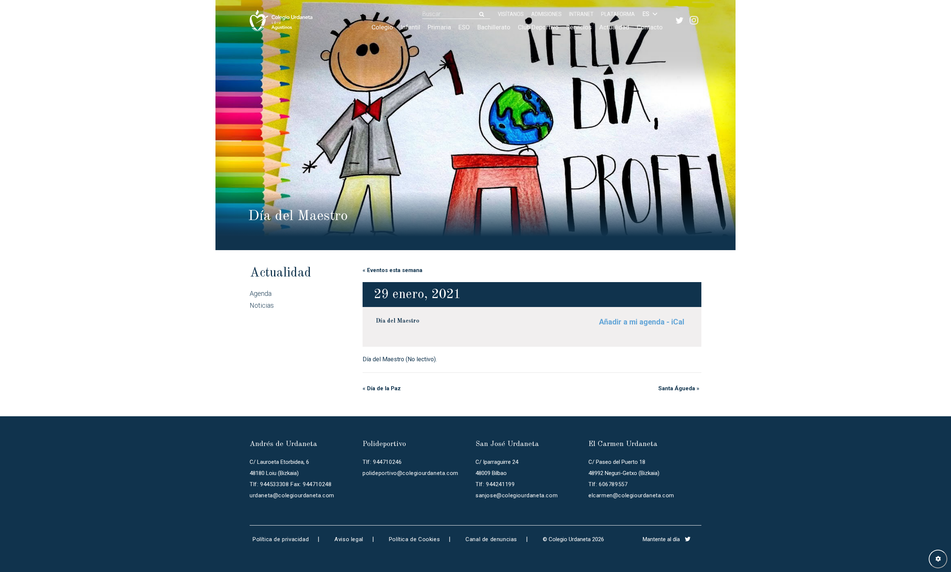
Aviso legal (348, 539)
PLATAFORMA (618, 14)
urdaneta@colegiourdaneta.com (292, 495)
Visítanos (511, 14)
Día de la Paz (382, 388)
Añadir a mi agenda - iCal (641, 321)
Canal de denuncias (491, 539)
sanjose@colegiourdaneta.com (517, 495)
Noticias (262, 305)
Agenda (261, 293)
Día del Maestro (397, 321)
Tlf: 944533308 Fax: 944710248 (290, 484)
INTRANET (581, 14)
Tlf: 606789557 (607, 484)
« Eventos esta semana (392, 270)
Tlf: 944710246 (382, 462)
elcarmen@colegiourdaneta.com (631, 495)
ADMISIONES (546, 14)
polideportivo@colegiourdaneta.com (410, 473)
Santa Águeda (679, 388)
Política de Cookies (414, 539)
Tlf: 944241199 (495, 484)
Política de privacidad (281, 539)
